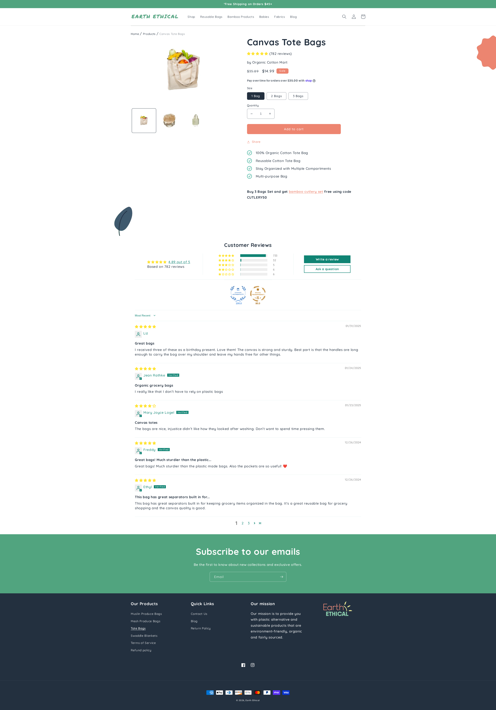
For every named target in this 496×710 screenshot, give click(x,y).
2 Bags (276, 96)
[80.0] (258, 294)
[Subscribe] (281, 577)
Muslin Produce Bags (146, 614)
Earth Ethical (252, 700)
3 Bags (298, 96)
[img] (145, 326)
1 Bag (255, 96)
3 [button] (249, 523)
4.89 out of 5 (179, 262)
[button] (344, 16)
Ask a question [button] (327, 269)
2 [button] (243, 523)
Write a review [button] (327, 259)
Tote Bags (138, 628)
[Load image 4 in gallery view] (196, 121)
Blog (194, 621)
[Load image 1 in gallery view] (144, 121)
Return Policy (201, 628)
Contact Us (199, 614)
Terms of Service (143, 643)
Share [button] (256, 142)
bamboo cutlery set (306, 191)
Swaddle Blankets (144, 636)
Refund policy (141, 650)
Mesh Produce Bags (145, 621)
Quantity (253, 105)
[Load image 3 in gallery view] (170, 121)
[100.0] (238, 294)
